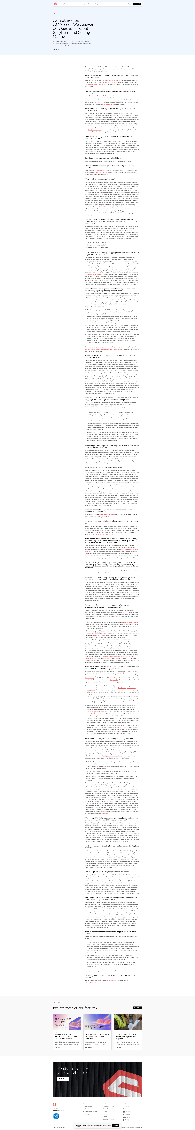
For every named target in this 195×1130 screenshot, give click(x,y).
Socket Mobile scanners (96, 714)
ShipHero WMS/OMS (101, 170)
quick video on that (99, 635)
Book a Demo (63, 1079)
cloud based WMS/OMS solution (110, 80)
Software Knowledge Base (90, 1111)
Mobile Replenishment (109, 1108)
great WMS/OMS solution (130, 622)
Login (129, 4)
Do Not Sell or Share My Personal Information (131, 1127)
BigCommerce (98, 676)
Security (105, 1116)
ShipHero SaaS (101, 102)
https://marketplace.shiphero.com (103, 534)
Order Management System (95, 712)
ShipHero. (105, 813)
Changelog (86, 1114)
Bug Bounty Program (108, 1119)
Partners (105, 1111)
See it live (115, 1125)
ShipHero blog (89, 678)
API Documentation (88, 1108)
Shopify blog (124, 674)
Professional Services (108, 1106)
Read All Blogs (137, 1007)
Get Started (137, 4)
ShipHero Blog (114, 680)
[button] (85, 4)
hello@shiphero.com (91, 982)
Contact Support (87, 1106)
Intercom (121, 727)
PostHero (105, 1114)
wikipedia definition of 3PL (112, 756)
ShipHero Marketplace (94, 84)
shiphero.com (111, 980)
